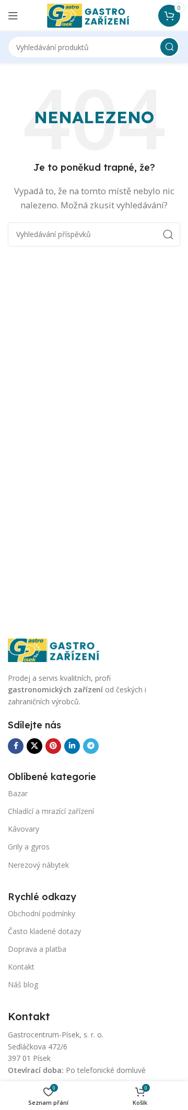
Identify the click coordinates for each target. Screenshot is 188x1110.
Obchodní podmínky (41, 913)
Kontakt (21, 967)
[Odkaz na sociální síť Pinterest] (53, 746)
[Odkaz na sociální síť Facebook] (16, 746)
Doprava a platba (37, 949)
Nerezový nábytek (38, 865)
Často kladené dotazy (44, 931)
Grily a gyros (29, 847)
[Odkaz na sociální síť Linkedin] (72, 746)
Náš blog (23, 984)
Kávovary (23, 829)
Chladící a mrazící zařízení (51, 811)
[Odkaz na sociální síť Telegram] (91, 746)
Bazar (18, 793)
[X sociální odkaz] (34, 746)
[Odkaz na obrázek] (60, 649)
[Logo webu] (94, 14)
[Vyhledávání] (169, 47)
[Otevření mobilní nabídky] (13, 15)
